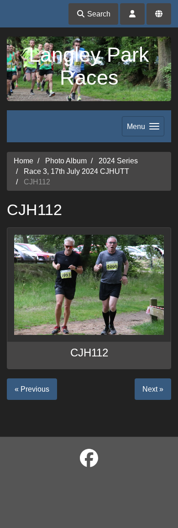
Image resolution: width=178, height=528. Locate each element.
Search (97, 14)
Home (23, 161)
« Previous (32, 389)
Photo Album (66, 161)
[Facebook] (89, 458)
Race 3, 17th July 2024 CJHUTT (76, 171)
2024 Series (118, 161)
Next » (152, 389)
